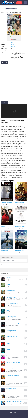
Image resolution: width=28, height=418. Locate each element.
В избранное (14, 39)
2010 (12, 42)
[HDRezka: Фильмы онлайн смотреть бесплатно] (7, 3)
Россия (12, 44)
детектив (13, 46)
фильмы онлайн (7, 269)
